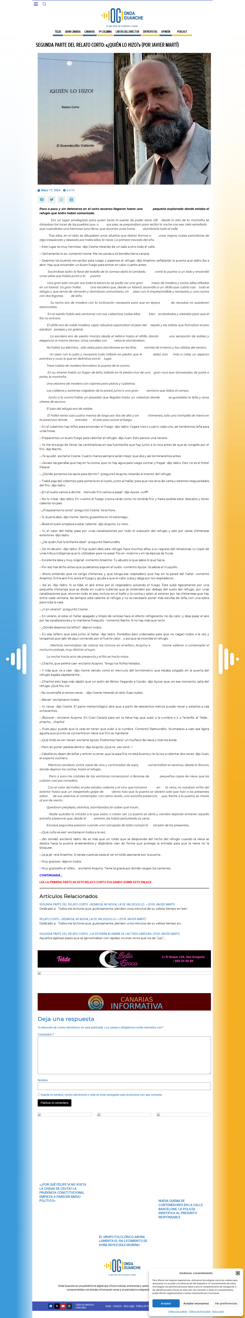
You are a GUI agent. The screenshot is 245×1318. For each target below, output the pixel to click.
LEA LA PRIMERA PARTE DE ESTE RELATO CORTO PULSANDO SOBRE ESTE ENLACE (95, 882)
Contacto (117, 1306)
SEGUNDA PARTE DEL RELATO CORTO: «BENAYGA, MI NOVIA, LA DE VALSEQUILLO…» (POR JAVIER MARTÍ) (107, 904)
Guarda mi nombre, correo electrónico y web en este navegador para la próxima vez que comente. (101, 1094)
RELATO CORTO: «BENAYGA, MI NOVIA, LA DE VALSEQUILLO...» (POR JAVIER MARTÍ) (92, 919)
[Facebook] (51, 1306)
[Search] (44, 4)
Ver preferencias (226, 1303)
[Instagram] (69, 1306)
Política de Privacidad (199, 1311)
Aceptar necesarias (196, 1303)
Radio (108, 1306)
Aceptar (166, 1303)
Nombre (43, 1080)
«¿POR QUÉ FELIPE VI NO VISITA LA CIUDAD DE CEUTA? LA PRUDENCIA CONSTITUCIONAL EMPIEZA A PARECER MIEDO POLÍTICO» (62, 1192)
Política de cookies (177, 1311)
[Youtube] (63, 1306)
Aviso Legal (218, 1311)
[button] (238, 1273)
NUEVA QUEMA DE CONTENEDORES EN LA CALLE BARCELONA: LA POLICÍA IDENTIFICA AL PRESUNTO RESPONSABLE (181, 1209)
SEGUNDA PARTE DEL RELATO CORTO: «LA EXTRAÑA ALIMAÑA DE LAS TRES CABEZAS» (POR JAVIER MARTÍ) (109, 934)
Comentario (46, 1034)
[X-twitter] (57, 1306)
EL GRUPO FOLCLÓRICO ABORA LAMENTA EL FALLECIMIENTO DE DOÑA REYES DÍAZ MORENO (123, 1241)
